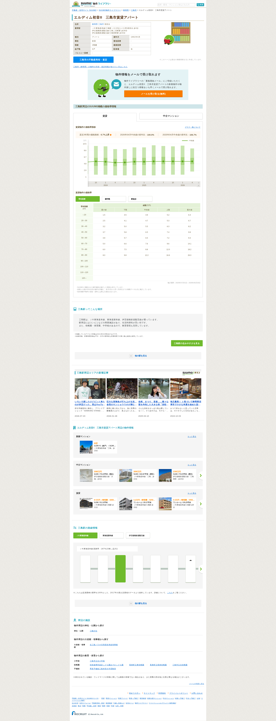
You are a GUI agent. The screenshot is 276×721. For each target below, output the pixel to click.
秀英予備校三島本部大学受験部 (103, 669)
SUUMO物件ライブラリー (110, 10)
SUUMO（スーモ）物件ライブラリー (91, 4)
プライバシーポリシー (178, 693)
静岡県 (126, 10)
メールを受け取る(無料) (153, 94)
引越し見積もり (118, 703)
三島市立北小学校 (97, 661)
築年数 (107, 199)
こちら (170, 593)
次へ (200, 569)
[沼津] (138, 568)
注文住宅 (75, 703)
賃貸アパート (123, 698)
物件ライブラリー (141, 703)
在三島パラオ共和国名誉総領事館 (104, 645)
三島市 (134, 10)
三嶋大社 (93, 631)
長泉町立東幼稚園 (136, 665)
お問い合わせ (197, 693)
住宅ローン (130, 703)
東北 (79, 706)
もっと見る (192, 437)
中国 (112, 706)
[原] (173, 568)
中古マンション (168, 698)
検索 (201, 5)
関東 (84, 706)
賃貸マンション (111, 698)
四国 (108, 706)
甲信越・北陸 (91, 706)
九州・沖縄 (119, 706)
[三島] (120, 568)
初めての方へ (134, 693)
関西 (103, 706)
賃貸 (103, 698)
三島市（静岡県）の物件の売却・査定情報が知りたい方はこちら (100, 67)
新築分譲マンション (154, 698)
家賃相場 (143, 698)
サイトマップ (149, 693)
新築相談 (109, 703)
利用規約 (162, 693)
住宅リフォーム (85, 703)
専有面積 (81, 199)
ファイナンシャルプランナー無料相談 (162, 703)
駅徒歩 (133, 199)
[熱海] (85, 568)
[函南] (103, 568)
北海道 (74, 706)
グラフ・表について (192, 127)
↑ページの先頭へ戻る (196, 683)
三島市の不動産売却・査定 (93, 59)
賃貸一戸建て (133, 698)
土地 (198, 698)
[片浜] (156, 568)
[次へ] (200, 475)
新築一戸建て (180, 698)
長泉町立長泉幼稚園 (158, 665)
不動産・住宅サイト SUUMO (84, 10)
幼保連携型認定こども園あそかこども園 (106, 665)
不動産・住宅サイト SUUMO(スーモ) (85, 698)
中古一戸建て (190, 698)
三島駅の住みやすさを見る (187, 343)
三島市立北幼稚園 (179, 665)
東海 (99, 706)
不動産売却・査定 (98, 703)
